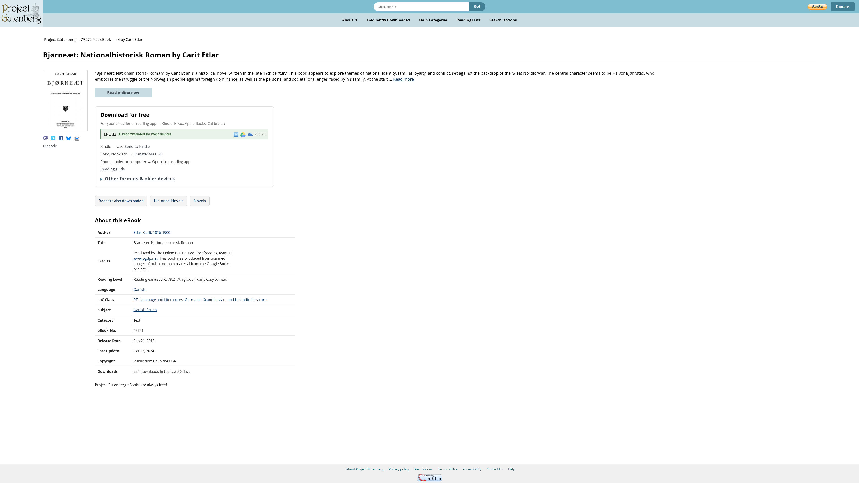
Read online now (123, 92)
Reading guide (112, 169)
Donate (842, 6)
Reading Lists (469, 20)
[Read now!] (65, 129)
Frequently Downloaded (388, 20)
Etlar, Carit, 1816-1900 (152, 232)
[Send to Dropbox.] (236, 134)
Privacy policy (399, 469)
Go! (477, 6)
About (350, 20)
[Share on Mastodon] (45, 138)
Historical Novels (168, 200)
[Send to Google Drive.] (243, 134)
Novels (200, 200)
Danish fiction (145, 309)
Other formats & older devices (140, 178)
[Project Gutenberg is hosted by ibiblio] (429, 480)
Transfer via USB (148, 154)
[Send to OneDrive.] (250, 134)
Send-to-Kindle (137, 146)
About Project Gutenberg (364, 469)
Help (511, 469)
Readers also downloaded (121, 200)
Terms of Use (447, 469)
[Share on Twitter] (53, 138)
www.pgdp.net (146, 258)
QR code (50, 146)
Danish (139, 289)
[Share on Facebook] (61, 138)
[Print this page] (76, 138)
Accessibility (472, 469)
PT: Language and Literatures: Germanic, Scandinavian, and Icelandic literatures (201, 299)
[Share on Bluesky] (68, 138)
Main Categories (433, 20)
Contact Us (495, 469)
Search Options (503, 20)
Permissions (424, 469)
